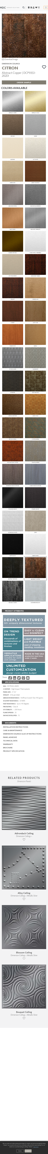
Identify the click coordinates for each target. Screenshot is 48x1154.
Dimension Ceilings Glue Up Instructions (22, 734)
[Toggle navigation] (46, 7)
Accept (28, 1151)
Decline (20, 1151)
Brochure (8, 748)
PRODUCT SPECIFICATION (13, 751)
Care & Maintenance (12, 730)
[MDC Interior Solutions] (9, 7)
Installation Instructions (15, 727)
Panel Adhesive (10, 737)
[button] (44, 67)
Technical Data (10, 741)
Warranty (8, 744)
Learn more (35, 1146)
